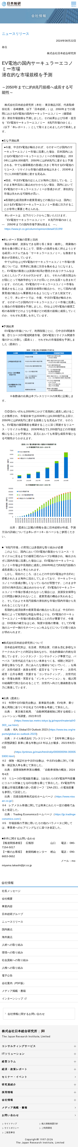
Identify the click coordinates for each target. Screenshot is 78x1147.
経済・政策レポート (14, 1069)
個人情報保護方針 (49, 1123)
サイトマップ (10, 1123)
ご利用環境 (46, 1128)
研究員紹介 (9, 1084)
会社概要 (7, 898)
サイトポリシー (11, 1128)
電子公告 (7, 975)
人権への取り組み (12, 967)
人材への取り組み (12, 944)
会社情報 (7, 1099)
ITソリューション (13, 1053)
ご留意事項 (9, 1132)
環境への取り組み (12, 952)
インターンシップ (12, 998)
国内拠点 (7, 929)
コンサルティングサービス (19, 1046)
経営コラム (9, 1061)
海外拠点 (7, 937)
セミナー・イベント (14, 1076)
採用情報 (7, 1092)
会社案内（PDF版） (14, 983)
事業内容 (7, 906)
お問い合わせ (10, 1115)
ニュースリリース (12, 921)
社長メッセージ (11, 890)
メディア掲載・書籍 (14, 990)
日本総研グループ (12, 914)
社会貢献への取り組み (15, 960)
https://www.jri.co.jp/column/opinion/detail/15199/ (34, 228)
